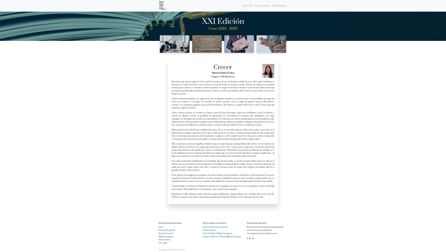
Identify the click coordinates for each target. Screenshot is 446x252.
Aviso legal (163, 242)
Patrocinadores (164, 239)
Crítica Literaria (209, 230)
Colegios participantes (176, 49)
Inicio (161, 227)
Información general (167, 230)
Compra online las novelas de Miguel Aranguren (222, 236)
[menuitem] (247, 6)
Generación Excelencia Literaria (215, 227)
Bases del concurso (166, 233)
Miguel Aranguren (166, 236)
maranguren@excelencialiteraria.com (262, 233)
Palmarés (279, 49)
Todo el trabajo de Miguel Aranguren (217, 233)
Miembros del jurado (241, 49)
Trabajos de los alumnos (207, 49)
